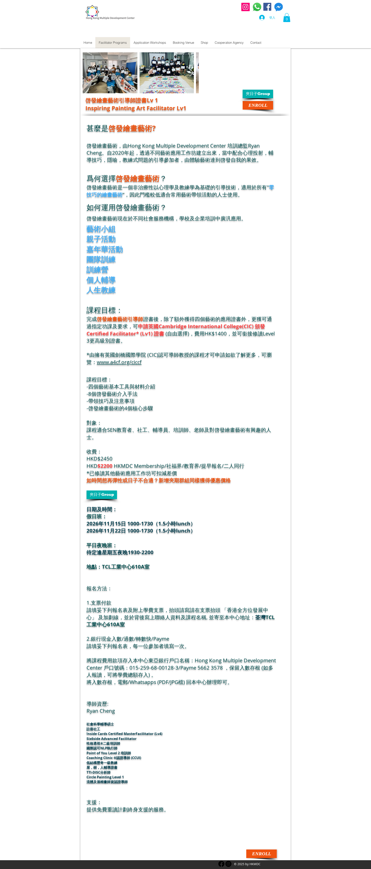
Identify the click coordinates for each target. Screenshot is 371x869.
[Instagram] (245, 7)
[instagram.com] (228, 864)
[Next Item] (191, 73)
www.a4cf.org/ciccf (119, 362)
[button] (286, 17)
